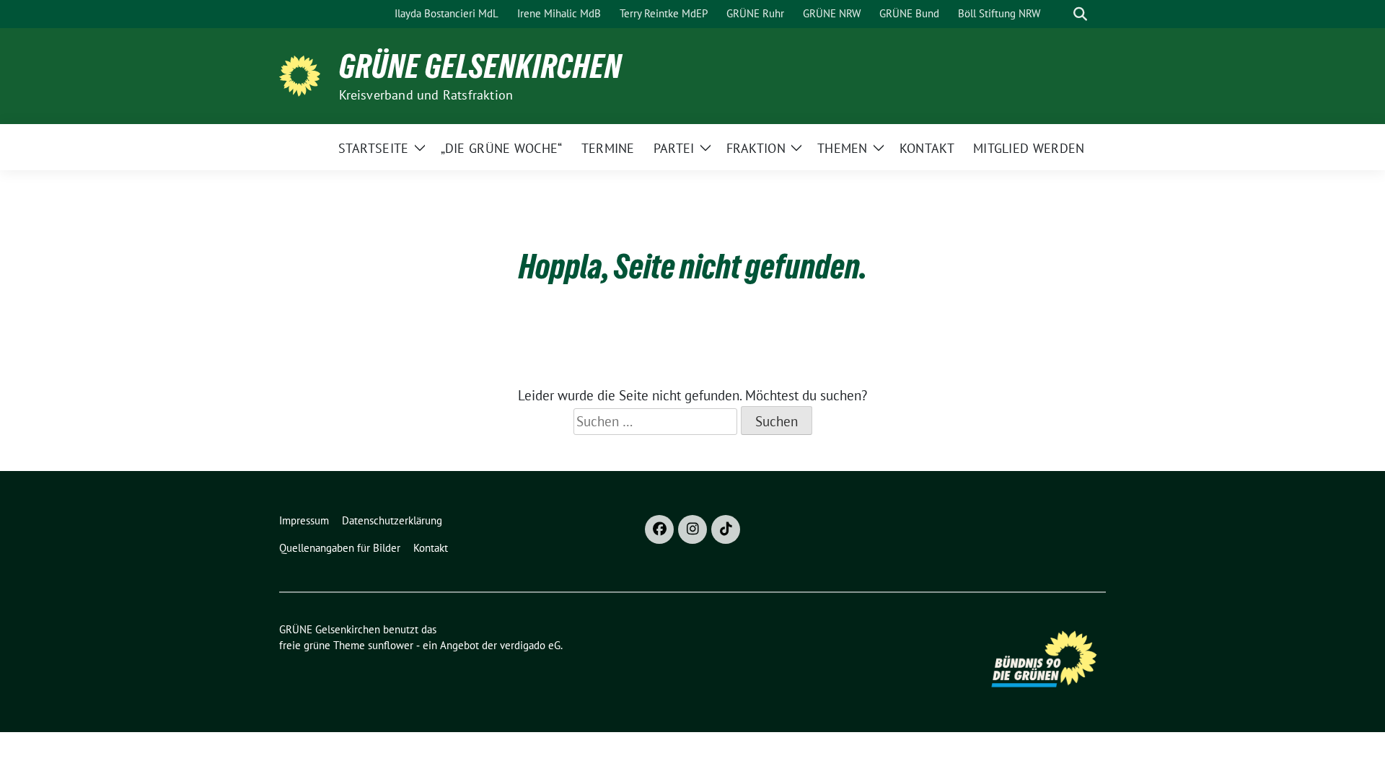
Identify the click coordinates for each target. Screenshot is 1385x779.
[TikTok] (725, 529)
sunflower (390, 645)
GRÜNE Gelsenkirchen (480, 66)
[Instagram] (692, 529)
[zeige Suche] (1080, 14)
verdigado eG (530, 645)
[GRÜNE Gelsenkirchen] (303, 74)
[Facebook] (659, 529)
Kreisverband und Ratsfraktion (426, 95)
